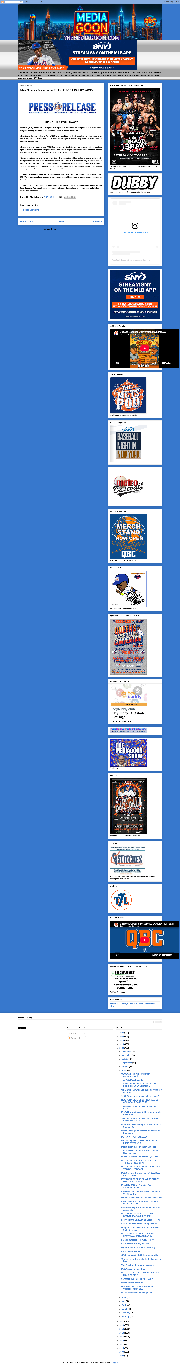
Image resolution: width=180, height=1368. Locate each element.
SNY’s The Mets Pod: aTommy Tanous (139, 1224)
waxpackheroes (135, 260)
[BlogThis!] (67, 197)
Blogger (114, 1363)
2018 (121, 1333)
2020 (121, 1325)
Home (62, 221)
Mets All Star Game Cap (132, 1283)
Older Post (96, 221)
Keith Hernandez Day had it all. (135, 1244)
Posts (73, 1033)
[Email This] (65, 197)
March (125, 1309)
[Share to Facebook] (72, 197)
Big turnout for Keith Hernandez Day (138, 1248)
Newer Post (26, 221)
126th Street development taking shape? (140, 1096)
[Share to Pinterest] (74, 197)
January (126, 1317)
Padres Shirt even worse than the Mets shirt (141, 1198)
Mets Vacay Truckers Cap (133, 1269)
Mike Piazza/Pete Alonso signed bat (137, 1293)
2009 (121, 1352)
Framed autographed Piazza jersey (137, 1240)
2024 (121, 1040)
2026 (121, 1033)
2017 (121, 1337)
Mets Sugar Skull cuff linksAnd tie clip (138, 1147)
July (124, 1070)
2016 (121, 1340)
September (127, 1063)
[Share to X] (70, 197)
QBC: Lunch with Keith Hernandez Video (140, 1255)
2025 (121, 1037)
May (124, 1301)
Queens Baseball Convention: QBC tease (140, 1157)
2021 (121, 1321)
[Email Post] (60, 197)
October (126, 1059)
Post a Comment (31, 210)
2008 (121, 1356)
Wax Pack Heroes (119, 260)
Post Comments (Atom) (68, 229)
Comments (75, 1038)
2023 (121, 1044)
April (124, 1305)
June (124, 1297)
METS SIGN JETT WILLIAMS (134, 1137)
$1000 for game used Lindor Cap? (137, 1279)
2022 (121, 1048)
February (126, 1313)
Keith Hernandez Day (131, 1251)
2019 (121, 1329)
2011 (121, 1344)
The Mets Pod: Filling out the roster (137, 1265)
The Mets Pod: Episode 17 (133, 1080)
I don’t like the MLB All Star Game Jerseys (140, 1220)
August (125, 1067)
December (127, 1051)
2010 (121, 1348)
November (127, 1055)
